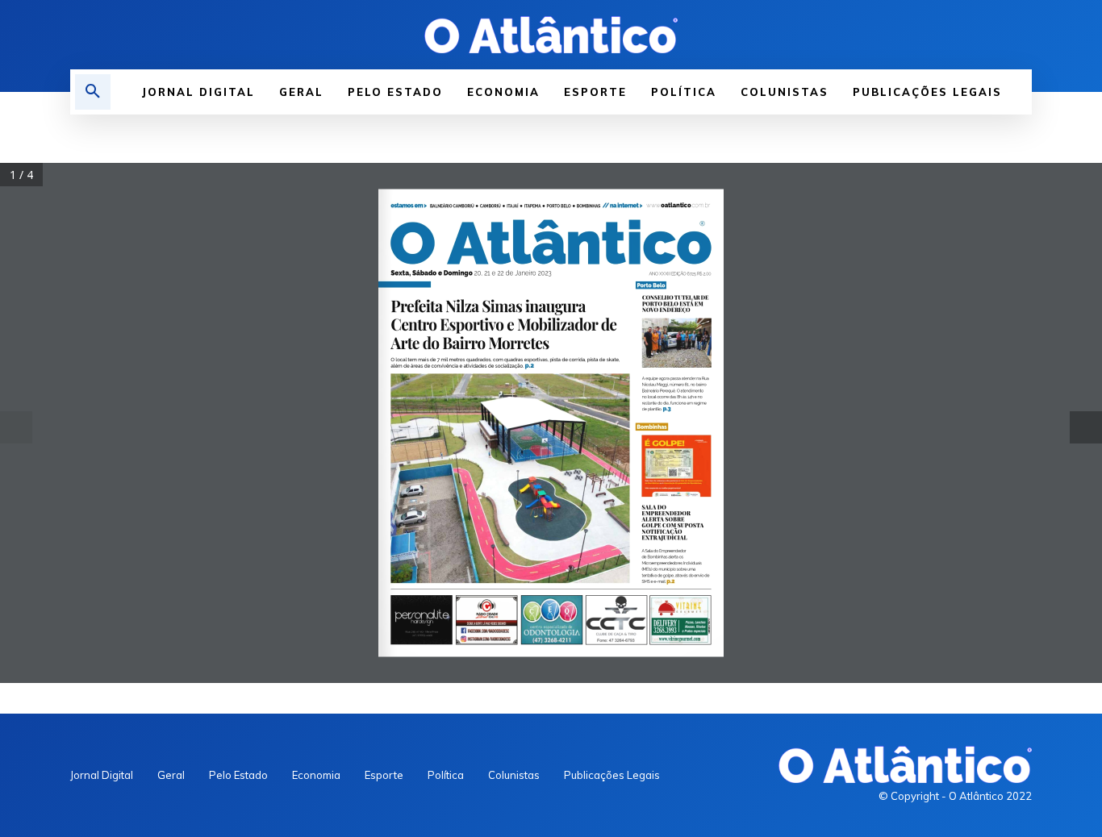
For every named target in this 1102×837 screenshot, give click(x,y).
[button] (93, 92)
